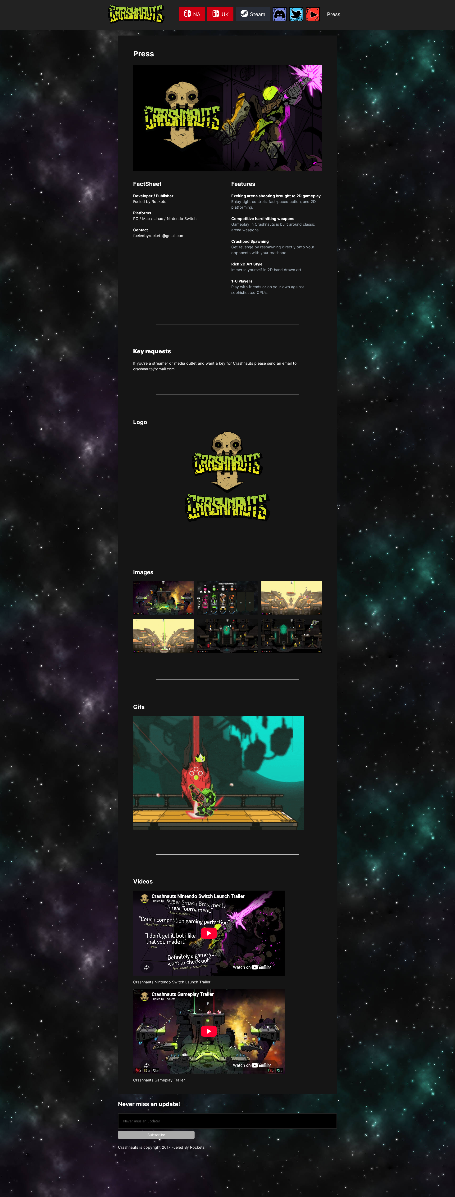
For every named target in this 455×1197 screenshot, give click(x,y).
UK (225, 14)
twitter (296, 17)
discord (280, 17)
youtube (313, 17)
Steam (257, 14)
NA (196, 14)
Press (333, 14)
